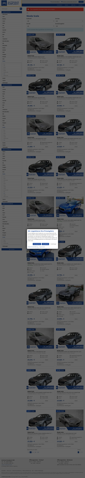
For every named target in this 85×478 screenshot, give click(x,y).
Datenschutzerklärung (33, 247)
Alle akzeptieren (37, 244)
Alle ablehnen (45, 244)
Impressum (42, 247)
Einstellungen (53, 244)
